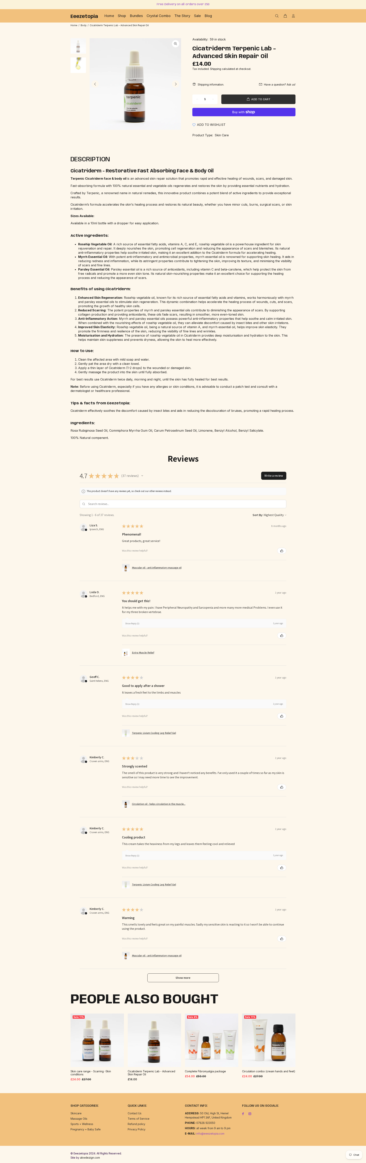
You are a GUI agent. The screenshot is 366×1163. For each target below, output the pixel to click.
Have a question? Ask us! (279, 84)
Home (74, 25)
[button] (142, 475)
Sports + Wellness (82, 1124)
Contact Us (134, 1113)
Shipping (215, 68)
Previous (95, 84)
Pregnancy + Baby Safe (86, 1129)
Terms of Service (138, 1118)
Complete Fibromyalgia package (205, 1071)
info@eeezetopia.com (210, 1133)
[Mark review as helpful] (281, 551)
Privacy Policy (136, 1129)
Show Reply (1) (132, 623)
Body (84, 25)
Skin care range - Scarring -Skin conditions (91, 1073)
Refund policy (136, 1124)
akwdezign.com (90, 1157)
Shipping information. (211, 84)
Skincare (76, 1113)
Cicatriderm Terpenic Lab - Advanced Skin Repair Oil (151, 1073)
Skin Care (222, 135)
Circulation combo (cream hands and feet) (268, 1071)
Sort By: (258, 515)
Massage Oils (79, 1118)
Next (175, 84)
